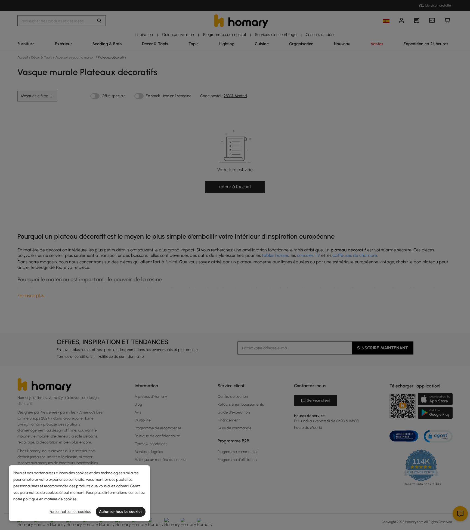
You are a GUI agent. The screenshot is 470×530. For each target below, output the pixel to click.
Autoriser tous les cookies (120, 511)
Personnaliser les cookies (70, 511)
